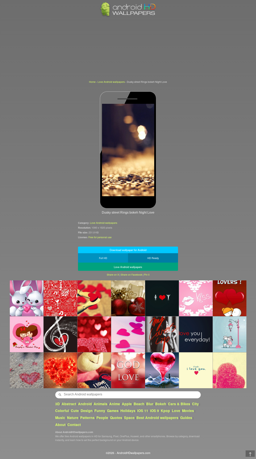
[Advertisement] (128, 48)
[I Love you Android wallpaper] (162, 298)
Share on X (113, 274)
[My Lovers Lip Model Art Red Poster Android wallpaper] (162, 334)
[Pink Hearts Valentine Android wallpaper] (128, 334)
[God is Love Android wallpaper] (128, 370)
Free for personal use (100, 237)
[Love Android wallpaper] (94, 334)
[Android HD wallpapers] (128, 16)
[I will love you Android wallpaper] (26, 370)
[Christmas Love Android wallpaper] (128, 298)
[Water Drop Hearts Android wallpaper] (162, 370)
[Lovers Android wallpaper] (229, 298)
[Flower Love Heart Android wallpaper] (60, 370)
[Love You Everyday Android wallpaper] (196, 334)
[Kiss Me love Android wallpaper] (229, 334)
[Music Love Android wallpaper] (60, 334)
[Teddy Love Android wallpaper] (94, 370)
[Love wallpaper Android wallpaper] (60, 298)
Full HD (103, 258)
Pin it (146, 274)
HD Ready (153, 258)
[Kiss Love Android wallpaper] (196, 298)
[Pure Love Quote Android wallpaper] (196, 370)
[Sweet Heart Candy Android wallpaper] (229, 370)
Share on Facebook (131, 274)
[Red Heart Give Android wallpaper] (94, 298)
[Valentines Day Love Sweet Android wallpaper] (26, 334)
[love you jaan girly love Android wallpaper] (26, 298)
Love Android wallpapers (103, 222)
